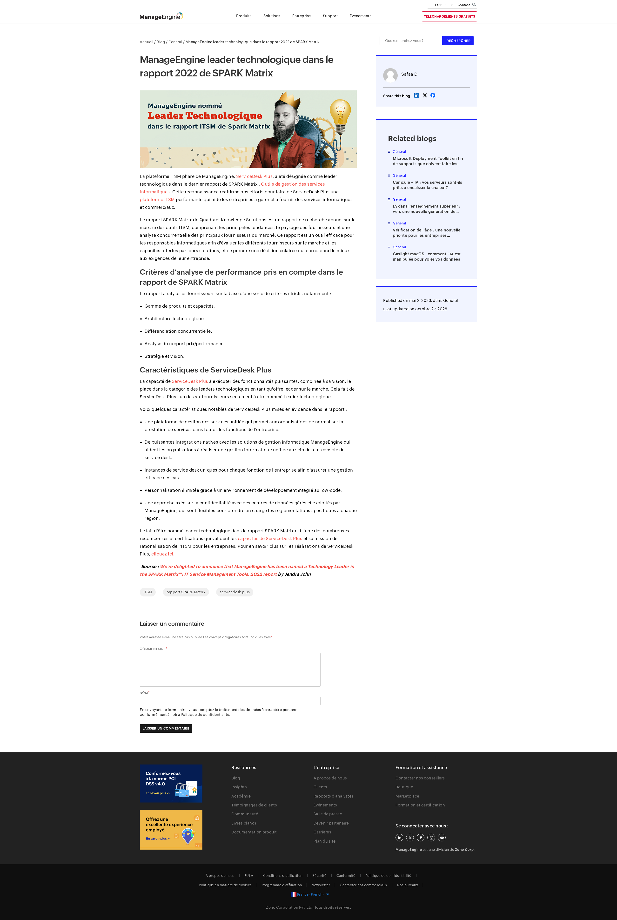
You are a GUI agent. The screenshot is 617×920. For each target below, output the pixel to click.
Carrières (322, 832)
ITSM (147, 592)
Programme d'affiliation (282, 885)
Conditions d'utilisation (282, 875)
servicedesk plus (235, 592)
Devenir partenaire (331, 823)
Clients (320, 787)
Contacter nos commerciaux (363, 885)
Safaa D (409, 74)
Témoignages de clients (254, 805)
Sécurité (319, 875)
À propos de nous (330, 778)
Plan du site (325, 841)
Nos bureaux (407, 885)
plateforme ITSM (157, 199)
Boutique (404, 787)
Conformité (345, 875)
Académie (241, 796)
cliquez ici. (162, 553)
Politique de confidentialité (388, 875)
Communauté (244, 814)
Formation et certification (420, 805)
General (450, 300)
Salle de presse (328, 814)
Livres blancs (243, 823)
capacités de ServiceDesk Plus (270, 538)
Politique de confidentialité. (205, 714)
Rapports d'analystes (334, 796)
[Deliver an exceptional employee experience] (171, 830)
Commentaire (153, 649)
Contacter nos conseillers (420, 778)
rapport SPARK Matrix (186, 592)
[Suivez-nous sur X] (410, 837)
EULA (248, 875)
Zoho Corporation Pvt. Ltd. (290, 907)
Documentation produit (254, 832)
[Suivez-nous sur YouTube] (442, 837)
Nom (144, 693)
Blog (235, 778)
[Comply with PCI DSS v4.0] (171, 783)
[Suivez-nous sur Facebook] (420, 837)
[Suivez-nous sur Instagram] (431, 837)
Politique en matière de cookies (225, 885)
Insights (239, 787)
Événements (325, 805)
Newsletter (321, 885)
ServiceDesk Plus (254, 176)
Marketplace (407, 796)
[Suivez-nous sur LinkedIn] (399, 837)
